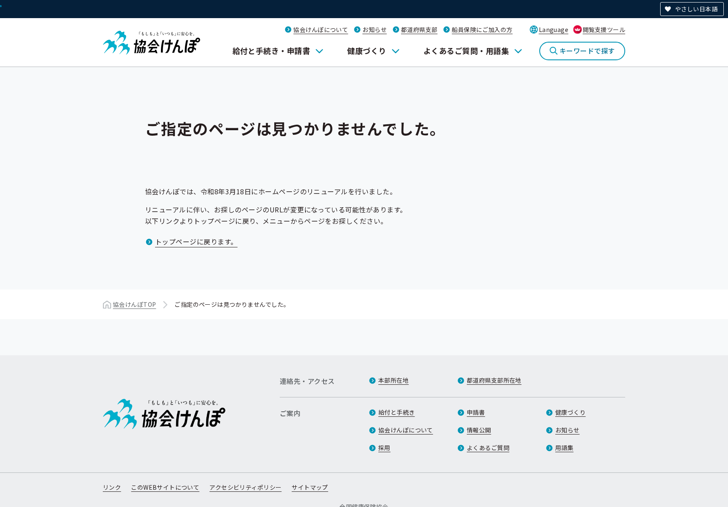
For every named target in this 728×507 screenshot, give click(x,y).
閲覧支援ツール (604, 29)
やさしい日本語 (696, 9)
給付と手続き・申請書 (271, 50)
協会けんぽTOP (134, 304)
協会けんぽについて (320, 29)
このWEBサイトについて (165, 487)
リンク (112, 487)
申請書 (476, 412)
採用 (384, 447)
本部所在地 (393, 380)
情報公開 (479, 430)
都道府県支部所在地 (494, 380)
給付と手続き (396, 412)
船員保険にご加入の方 (482, 29)
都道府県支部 (419, 29)
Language (553, 29)
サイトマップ (310, 487)
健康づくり (366, 50)
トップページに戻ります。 (196, 241)
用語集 (564, 447)
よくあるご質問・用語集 (466, 50)
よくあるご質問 (488, 447)
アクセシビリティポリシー (245, 487)
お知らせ (374, 29)
